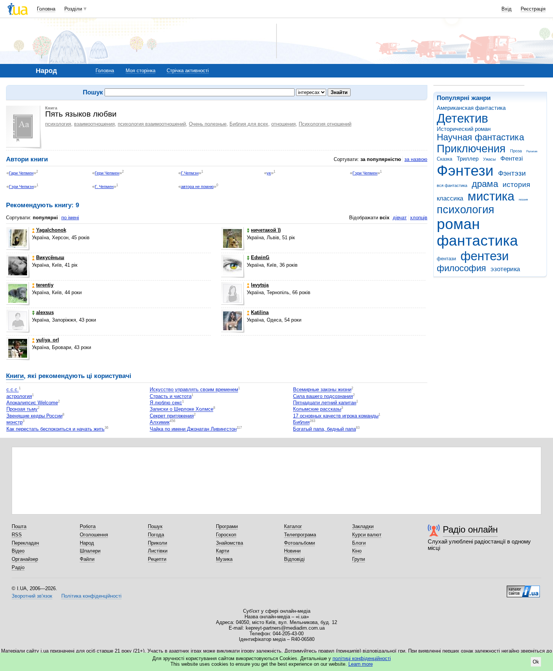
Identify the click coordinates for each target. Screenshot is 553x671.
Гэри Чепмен (364, 173)
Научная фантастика (480, 137)
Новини (292, 551)
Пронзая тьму (22, 409)
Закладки (363, 526)
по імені (70, 217)
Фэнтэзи (512, 173)
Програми (227, 526)
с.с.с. (12, 390)
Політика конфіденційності (91, 596)
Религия (531, 151)
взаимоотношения (94, 124)
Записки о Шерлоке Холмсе (181, 409)
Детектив (462, 118)
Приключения (471, 149)
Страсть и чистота (170, 396)
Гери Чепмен (107, 173)
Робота (88, 526)
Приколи (157, 543)
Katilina (260, 312)
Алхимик (160, 422)
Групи (358, 559)
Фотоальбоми (299, 543)
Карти (222, 551)
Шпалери (90, 551)
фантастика (477, 240)
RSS (17, 534)
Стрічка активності (188, 70)
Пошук (155, 526)
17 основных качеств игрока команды (335, 416)
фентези (484, 256)
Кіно (357, 551)
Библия (301, 422)
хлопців (418, 217)
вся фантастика (452, 185)
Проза (516, 151)
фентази (446, 258)
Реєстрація (533, 9)
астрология (19, 396)
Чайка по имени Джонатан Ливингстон (193, 429)
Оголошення (94, 534)
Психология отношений (325, 124)
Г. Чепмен (104, 186)
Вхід (506, 9)
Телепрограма (300, 534)
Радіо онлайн (470, 529)
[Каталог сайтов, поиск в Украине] (523, 589)
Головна (46, 9)
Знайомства (229, 543)
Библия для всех (248, 124)
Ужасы (489, 159)
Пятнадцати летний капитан (324, 402)
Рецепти (157, 559)
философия (461, 268)
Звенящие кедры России (34, 416)
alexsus (45, 312)
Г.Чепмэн (190, 173)
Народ (87, 543)
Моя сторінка (140, 70)
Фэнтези (465, 170)
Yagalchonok (51, 230)
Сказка (444, 159)
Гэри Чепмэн (21, 186)
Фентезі (511, 158)
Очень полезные (207, 124)
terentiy (44, 285)
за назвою (415, 159)
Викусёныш (50, 257)
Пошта (19, 526)
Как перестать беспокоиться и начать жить (55, 429)
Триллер (468, 158)
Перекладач (25, 543)
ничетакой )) (266, 230)
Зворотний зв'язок (32, 596)
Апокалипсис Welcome (32, 402)
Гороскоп (226, 534)
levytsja (260, 285)
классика (450, 198)
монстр (14, 422)
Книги (15, 376)
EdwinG (260, 257)
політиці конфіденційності (362, 658)
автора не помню (197, 186)
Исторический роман (464, 129)
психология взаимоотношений (152, 124)
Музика (224, 559)
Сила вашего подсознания (323, 396)
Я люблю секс (166, 402)
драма (485, 184)
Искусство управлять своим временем (194, 390)
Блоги (359, 543)
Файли (87, 559)
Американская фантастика (471, 108)
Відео (18, 551)
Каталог (293, 526)
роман (458, 224)
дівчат (400, 217)
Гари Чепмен (21, 173)
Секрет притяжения (172, 416)
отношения (283, 124)
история (516, 184)
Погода (156, 534)
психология (465, 209)
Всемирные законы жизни (322, 390)
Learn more (360, 664)
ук (269, 173)
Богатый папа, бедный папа (324, 429)
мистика (491, 196)
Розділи (73, 9)
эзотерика (505, 269)
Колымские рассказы (317, 409)
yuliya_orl (47, 340)
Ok (536, 662)
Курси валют (366, 534)
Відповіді (294, 559)
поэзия (523, 199)
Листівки (157, 551)
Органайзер (25, 559)
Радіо (18, 567)
